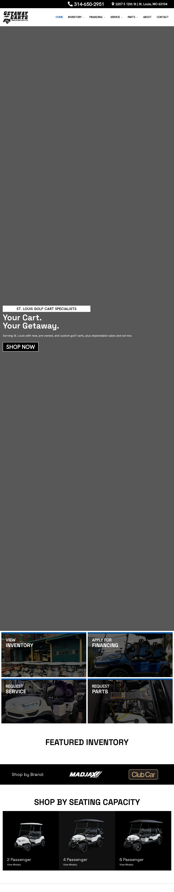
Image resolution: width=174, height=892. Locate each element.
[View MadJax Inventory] (86, 774)
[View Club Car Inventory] (143, 774)
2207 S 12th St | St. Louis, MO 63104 (141, 4)
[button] (83, 17)
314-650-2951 (89, 4)
